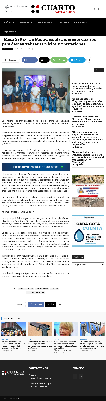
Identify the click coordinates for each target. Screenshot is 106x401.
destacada (29, 289)
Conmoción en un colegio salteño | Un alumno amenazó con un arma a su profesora (40, 344)
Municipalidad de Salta (35, 292)
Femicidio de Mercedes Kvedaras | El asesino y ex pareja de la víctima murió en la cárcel (87, 120)
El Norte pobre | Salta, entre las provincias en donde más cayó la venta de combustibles (92, 344)
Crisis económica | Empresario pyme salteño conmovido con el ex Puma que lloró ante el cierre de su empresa (88, 103)
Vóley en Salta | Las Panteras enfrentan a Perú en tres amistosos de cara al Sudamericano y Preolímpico (88, 157)
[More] (89, 60)
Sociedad (7, 49)
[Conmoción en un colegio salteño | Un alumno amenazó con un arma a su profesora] (40, 329)
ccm (21, 289)
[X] (94, 9)
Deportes (79, 165)
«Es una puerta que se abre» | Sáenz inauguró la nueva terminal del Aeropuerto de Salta (13, 344)
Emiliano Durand (42, 289)
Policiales (79, 127)
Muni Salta (54, 289)
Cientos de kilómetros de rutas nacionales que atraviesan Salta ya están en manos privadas (87, 87)
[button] (99, 9)
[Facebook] (89, 9)
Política (78, 93)
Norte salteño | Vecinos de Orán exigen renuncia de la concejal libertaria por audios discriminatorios (66, 345)
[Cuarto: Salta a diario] (53, 9)
